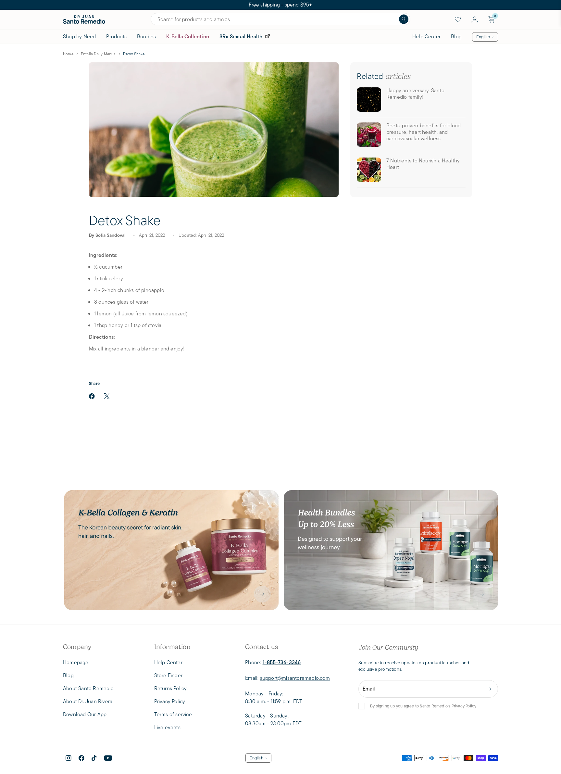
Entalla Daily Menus (98, 54)
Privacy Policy (464, 706)
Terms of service (173, 714)
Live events (167, 727)
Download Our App (84, 714)
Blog (456, 36)
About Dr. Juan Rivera (87, 701)
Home (68, 54)
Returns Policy (170, 688)
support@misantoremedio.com (295, 678)
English (483, 37)
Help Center (426, 36)
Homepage (76, 662)
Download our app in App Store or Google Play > (280, 4)
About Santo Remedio (88, 688)
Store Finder (168, 675)
